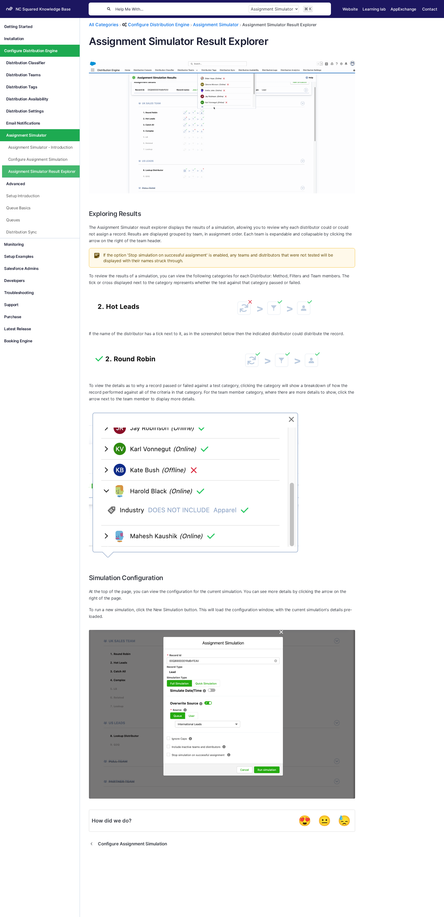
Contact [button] (429, 9)
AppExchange (403, 9)
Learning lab (374, 9)
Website (350, 9)
